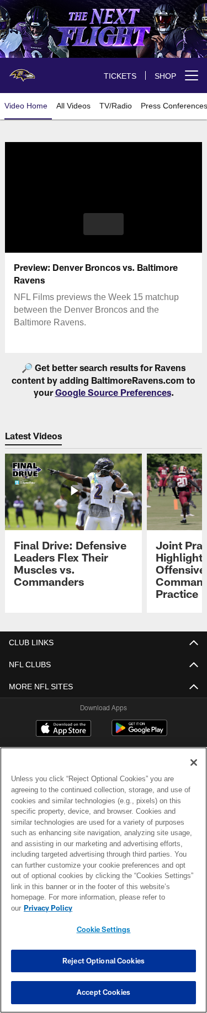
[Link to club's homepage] (22, 71)
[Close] (194, 762)
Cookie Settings (104, 929)
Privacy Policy (48, 907)
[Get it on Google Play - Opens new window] (139, 734)
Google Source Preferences (113, 392)
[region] (103, 880)
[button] (103, 224)
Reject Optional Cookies (103, 960)
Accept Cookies (103, 992)
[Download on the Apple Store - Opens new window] (63, 729)
